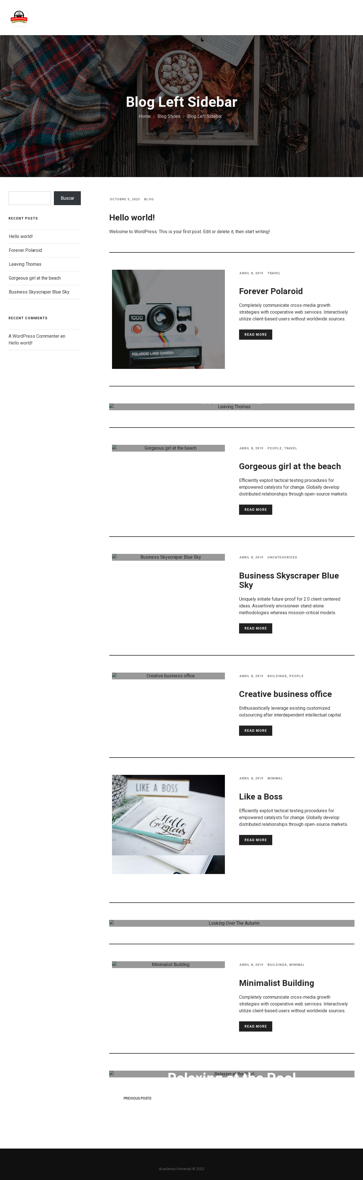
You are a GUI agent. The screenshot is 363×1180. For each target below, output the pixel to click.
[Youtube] (191, 1160)
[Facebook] (172, 1160)
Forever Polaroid (25, 250)
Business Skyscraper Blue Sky (39, 292)
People (274, 448)
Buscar (67, 198)
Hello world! (21, 236)
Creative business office (285, 694)
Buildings (277, 676)
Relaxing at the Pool (232, 1078)
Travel (274, 273)
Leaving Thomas (25, 264)
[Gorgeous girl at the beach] (168, 448)
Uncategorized (248, 402)
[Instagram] (181, 1160)
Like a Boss (260, 797)
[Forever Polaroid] (168, 338)
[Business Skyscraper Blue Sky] (168, 557)
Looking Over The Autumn (232, 936)
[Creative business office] (168, 676)
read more (255, 334)
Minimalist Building (276, 983)
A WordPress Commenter (34, 336)
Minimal (275, 778)
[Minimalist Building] (168, 964)
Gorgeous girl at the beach (35, 278)
